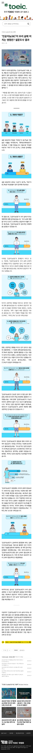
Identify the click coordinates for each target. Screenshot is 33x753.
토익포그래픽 (12, 657)
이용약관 (11, 733)
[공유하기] (7, 650)
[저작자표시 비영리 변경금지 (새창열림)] (22, 650)
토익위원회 (12, 742)
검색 (28, 24)
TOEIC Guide (5, 657)
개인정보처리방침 (20, 733)
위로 (31, 733)
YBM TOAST (4, 733)
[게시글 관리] (9, 650)
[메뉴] (3, 3)
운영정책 (28, 733)
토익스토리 (16, 10)
